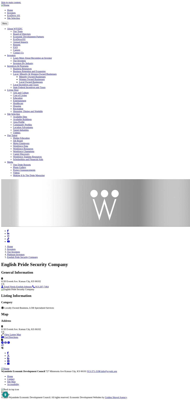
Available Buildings (22, 119)
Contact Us (18, 52)
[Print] (8, 361)
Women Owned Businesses (32, 79)
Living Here (13, 90)
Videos (16, 172)
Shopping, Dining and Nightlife (28, 111)
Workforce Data (20, 146)
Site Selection (13, 18)
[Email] (8, 363)
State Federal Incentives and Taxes (29, 87)
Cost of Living (20, 95)
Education (18, 98)
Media (10, 162)
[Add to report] (2, 342)
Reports (16, 44)
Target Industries (21, 130)
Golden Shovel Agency (116, 397)
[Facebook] (8, 353)
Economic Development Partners (28, 36)
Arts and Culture (21, 92)
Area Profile (18, 122)
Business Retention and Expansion (29, 71)
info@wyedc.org (109, 371)
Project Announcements (24, 170)
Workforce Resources (23, 148)
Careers (16, 50)
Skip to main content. (11, 2)
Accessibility (13, 384)
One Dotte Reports (22, 164)
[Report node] (2, 340)
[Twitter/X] (8, 355)
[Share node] (2, 348)
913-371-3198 (94, 371)
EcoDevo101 (19, 39)
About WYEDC (15, 28)
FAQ (15, 47)
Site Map (11, 381)
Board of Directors (22, 34)
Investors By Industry (23, 63)
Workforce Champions (23, 151)
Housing (17, 106)
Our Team (18, 31)
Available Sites (20, 116)
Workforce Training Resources (27, 156)
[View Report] (5, 342)
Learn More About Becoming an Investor (32, 58)
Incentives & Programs (17, 66)
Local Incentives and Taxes (26, 84)
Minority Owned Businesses (32, 76)
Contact (10, 379)
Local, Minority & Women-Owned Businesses (35, 74)
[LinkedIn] (8, 358)
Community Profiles (22, 124)
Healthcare (18, 103)
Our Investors (19, 60)
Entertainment (19, 100)
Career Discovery (21, 154)
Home (10, 10)
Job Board (18, 140)
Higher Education (21, 138)
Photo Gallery (19, 167)
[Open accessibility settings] (5, 395)
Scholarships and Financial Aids (28, 159)
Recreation (18, 108)
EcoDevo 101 (13, 15)
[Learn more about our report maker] (8, 342)
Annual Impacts (20, 42)
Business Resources (22, 68)
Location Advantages (23, 127)
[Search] (2, 345)
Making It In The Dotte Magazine (29, 175)
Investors (11, 13)
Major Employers (21, 143)
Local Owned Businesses (31, 82)
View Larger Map (12, 334)
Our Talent (12, 135)
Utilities (16, 132)
